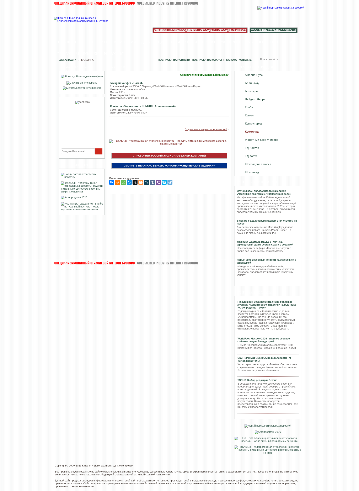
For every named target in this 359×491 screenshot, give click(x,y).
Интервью (204, 42)
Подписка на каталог (207, 59)
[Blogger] (140, 182)
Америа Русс (254, 74)
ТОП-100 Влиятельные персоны (273, 30)
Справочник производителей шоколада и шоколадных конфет (200, 30)
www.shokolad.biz (112, 471)
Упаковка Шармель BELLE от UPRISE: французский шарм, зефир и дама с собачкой (265, 243)
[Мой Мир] (129, 182)
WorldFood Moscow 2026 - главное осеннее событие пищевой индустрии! (263, 340)
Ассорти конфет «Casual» (126, 83)
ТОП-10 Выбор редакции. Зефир (257, 380)
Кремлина (252, 131)
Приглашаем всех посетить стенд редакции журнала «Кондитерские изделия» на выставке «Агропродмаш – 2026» (266, 304)
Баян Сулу (252, 83)
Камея (249, 115)
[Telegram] (169, 182)
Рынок (64, 54)
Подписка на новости (174, 59)
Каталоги (255, 42)
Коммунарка (253, 123)
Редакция (114, 54)
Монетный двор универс (261, 139)
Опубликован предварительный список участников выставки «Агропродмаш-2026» (264, 192)
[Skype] (164, 182)
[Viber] (158, 182)
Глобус (249, 107)
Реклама (231, 59)
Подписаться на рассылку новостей (206, 129)
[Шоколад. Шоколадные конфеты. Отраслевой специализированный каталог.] (81, 23)
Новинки (180, 42)
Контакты (245, 59)
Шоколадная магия (258, 164)
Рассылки (230, 42)
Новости (84, 42)
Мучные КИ (87, 54)
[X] (135, 182)
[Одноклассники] (117, 182)
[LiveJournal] (146, 182)
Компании (125, 42)
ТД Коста (251, 156)
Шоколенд (252, 172)
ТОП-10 (63, 42)
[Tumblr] (152, 182)
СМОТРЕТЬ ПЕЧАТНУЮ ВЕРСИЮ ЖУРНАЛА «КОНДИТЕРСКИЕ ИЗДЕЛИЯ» (169, 165)
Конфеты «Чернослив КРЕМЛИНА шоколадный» (143, 106)
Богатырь (251, 91)
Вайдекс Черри (255, 99)
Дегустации (153, 42)
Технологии (282, 42)
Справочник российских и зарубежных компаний (169, 155)
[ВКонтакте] (111, 182)
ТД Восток (252, 147)
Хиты (103, 42)
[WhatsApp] (123, 182)
